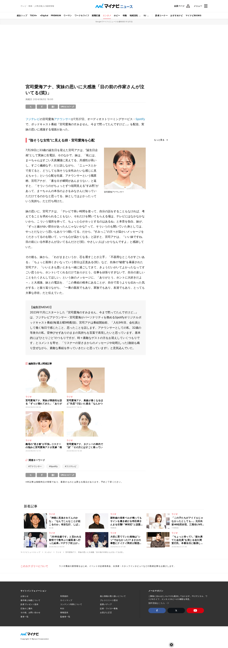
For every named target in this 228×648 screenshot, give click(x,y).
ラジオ (58, 552)
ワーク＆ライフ (82, 15)
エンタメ (107, 15)
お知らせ (25, 596)
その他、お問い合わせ (30, 612)
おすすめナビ (176, 15)
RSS (62, 608)
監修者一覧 (65, 616)
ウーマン (68, 15)
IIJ (145, 15)
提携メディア (106, 604)
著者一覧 (25, 616)
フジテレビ (33, 119)
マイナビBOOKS (193, 15)
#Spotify (53, 466)
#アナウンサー (35, 466)
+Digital (44, 15)
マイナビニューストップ (30, 552)
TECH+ (33, 15)
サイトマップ (66, 600)
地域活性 (134, 15)
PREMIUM (56, 15)
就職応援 (96, 15)
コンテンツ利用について (71, 604)
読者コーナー (161, 15)
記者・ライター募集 (109, 608)
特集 (125, 15)
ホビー (117, 15)
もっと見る (159, 140)
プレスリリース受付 (109, 600)
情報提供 (64, 612)
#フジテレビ (70, 466)
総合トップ (22, 15)
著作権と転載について (30, 600)
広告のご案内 (26, 608)
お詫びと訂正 (106, 612)
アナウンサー (62, 119)
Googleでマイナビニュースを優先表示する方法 (114, 22)
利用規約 (64, 596)
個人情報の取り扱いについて (113, 596)
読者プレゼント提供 (29, 604)
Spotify (140, 119)
